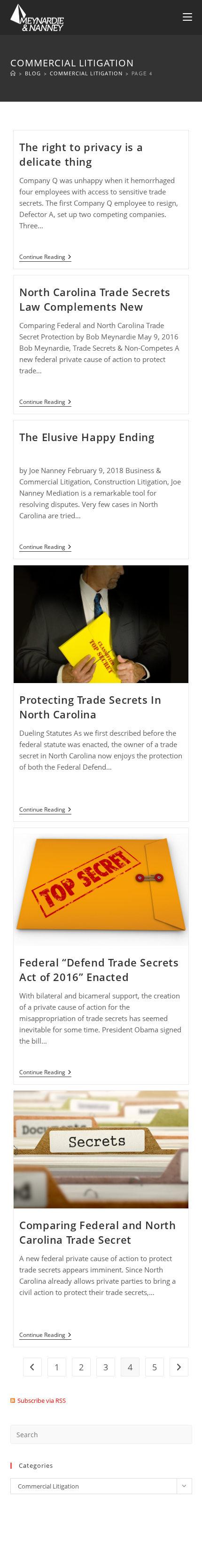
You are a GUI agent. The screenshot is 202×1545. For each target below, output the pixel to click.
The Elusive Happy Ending (86, 437)
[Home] (13, 73)
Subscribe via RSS (41, 1400)
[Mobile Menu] (187, 17)
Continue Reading (45, 258)
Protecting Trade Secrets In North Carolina (90, 706)
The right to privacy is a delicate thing (81, 154)
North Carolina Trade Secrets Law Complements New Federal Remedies (95, 306)
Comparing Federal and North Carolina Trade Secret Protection (97, 1239)
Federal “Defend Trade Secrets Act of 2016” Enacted (99, 969)
